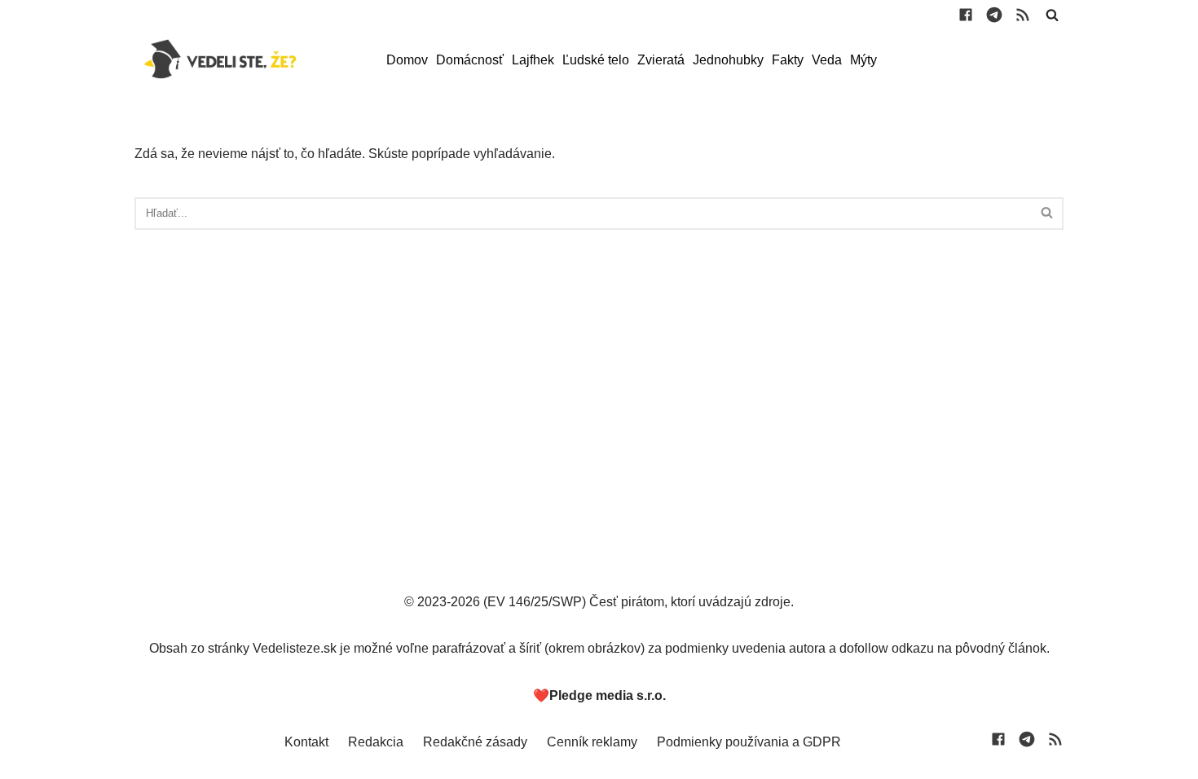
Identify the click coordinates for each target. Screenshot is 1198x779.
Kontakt (306, 742)
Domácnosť (470, 60)
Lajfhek (533, 60)
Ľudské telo (595, 60)
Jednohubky (728, 60)
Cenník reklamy (592, 742)
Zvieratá (661, 60)
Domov (407, 60)
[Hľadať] (1052, 14)
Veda (827, 60)
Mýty (863, 60)
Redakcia (375, 742)
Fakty (788, 60)
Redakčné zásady (475, 742)
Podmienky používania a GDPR (749, 742)
